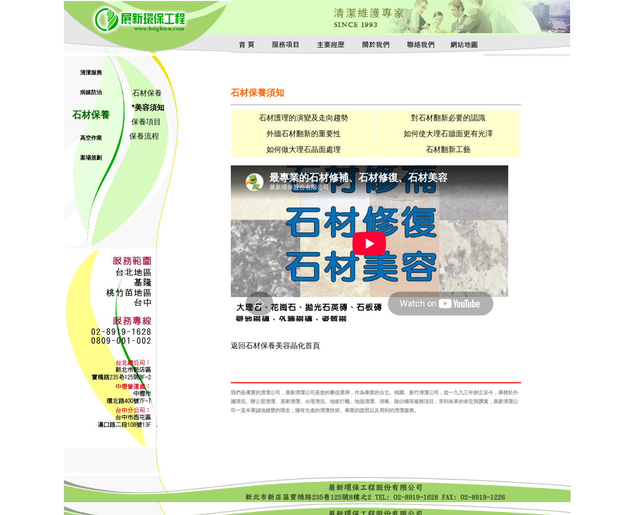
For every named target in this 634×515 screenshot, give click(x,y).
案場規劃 (91, 157)
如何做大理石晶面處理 (303, 149)
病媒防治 (91, 92)
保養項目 (146, 121)
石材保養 (91, 114)
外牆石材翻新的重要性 (303, 133)
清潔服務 (91, 72)
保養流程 (144, 136)
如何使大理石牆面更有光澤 (448, 133)
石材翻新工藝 (448, 149)
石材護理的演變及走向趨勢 (303, 117)
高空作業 (91, 138)
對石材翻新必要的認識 (448, 117)
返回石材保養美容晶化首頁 (275, 345)
